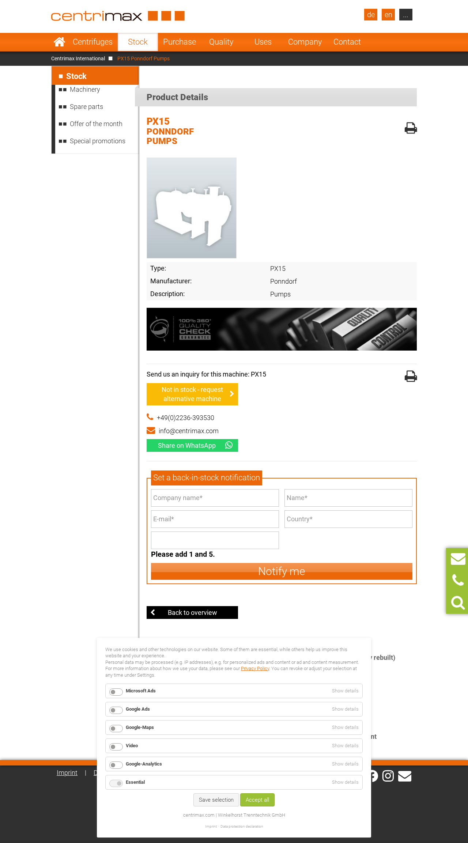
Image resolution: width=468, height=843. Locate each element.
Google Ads (138, 709)
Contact (347, 41)
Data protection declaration (241, 826)
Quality (221, 41)
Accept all (257, 800)
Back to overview (192, 612)
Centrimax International (78, 58)
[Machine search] (458, 602)
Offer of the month (96, 124)
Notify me (281, 571)
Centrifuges (93, 41)
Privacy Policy (255, 668)
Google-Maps (140, 727)
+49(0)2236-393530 (185, 418)
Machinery (85, 89)
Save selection (216, 800)
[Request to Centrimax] (458, 558)
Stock (138, 41)
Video (132, 745)
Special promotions (97, 141)
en (388, 14)
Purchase (179, 41)
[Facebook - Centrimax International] (372, 776)
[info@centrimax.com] (404, 775)
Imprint (67, 772)
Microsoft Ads (141, 690)
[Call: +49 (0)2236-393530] (458, 580)
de (371, 14)
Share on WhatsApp (187, 445)
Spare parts (86, 106)
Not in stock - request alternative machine (192, 394)
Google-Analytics (144, 764)
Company (305, 41)
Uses (263, 41)
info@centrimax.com (189, 431)
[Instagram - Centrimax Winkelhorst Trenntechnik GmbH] (388, 775)
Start (59, 42)
